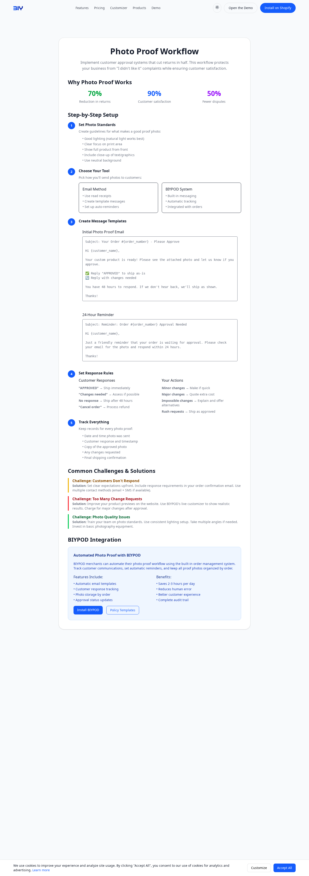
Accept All (284, 868)
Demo (156, 8)
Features (82, 8)
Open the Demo (241, 8)
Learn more (41, 870)
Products (139, 8)
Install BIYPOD (88, 610)
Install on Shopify (278, 8)
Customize (259, 868)
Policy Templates (122, 610)
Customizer (118, 8)
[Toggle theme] (217, 8)
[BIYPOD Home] (18, 8)
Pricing (99, 8)
